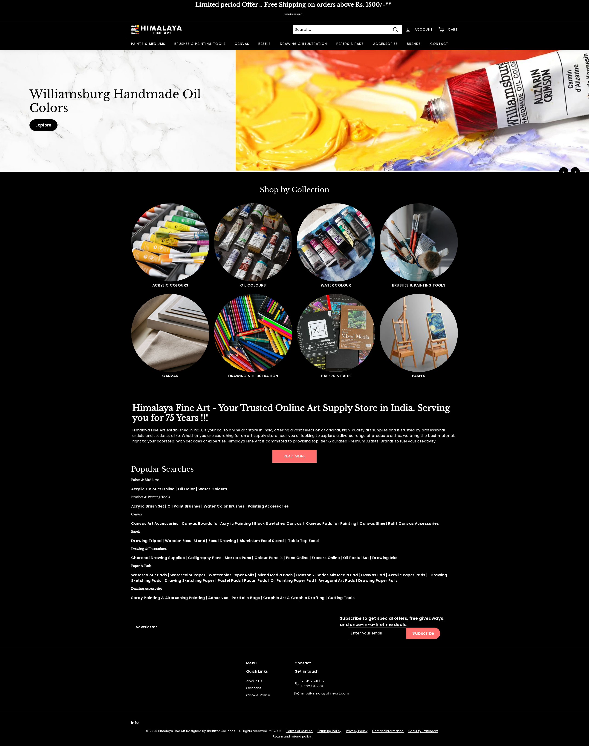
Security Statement (423, 731)
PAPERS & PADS (350, 43)
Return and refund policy (292, 736)
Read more (294, 456)
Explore (43, 125)
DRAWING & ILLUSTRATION (303, 43)
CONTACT (439, 43)
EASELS (264, 43)
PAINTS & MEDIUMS (148, 43)
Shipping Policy (329, 731)
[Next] (575, 171)
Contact (254, 688)
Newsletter (146, 627)
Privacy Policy (357, 731)
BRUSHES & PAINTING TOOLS (199, 43)
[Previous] (563, 171)
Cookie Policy (258, 695)
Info (135, 722)
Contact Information (388, 731)
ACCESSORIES (385, 43)
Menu (251, 663)
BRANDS (414, 43)
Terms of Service (299, 731)
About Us (254, 681)
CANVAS (242, 43)
